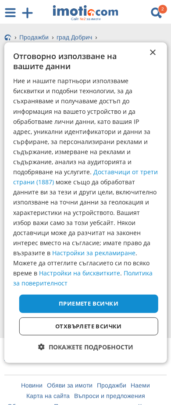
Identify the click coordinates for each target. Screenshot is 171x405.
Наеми (140, 385)
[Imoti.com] (7, 38)
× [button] (152, 52)
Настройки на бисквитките (79, 273)
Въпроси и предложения (109, 396)
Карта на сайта (48, 396)
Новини (32, 385)
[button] (85, 347)
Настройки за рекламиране (93, 253)
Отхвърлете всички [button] (88, 326)
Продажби (111, 385)
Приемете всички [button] (88, 303)
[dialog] (85, 202)
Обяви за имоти (70, 385)
